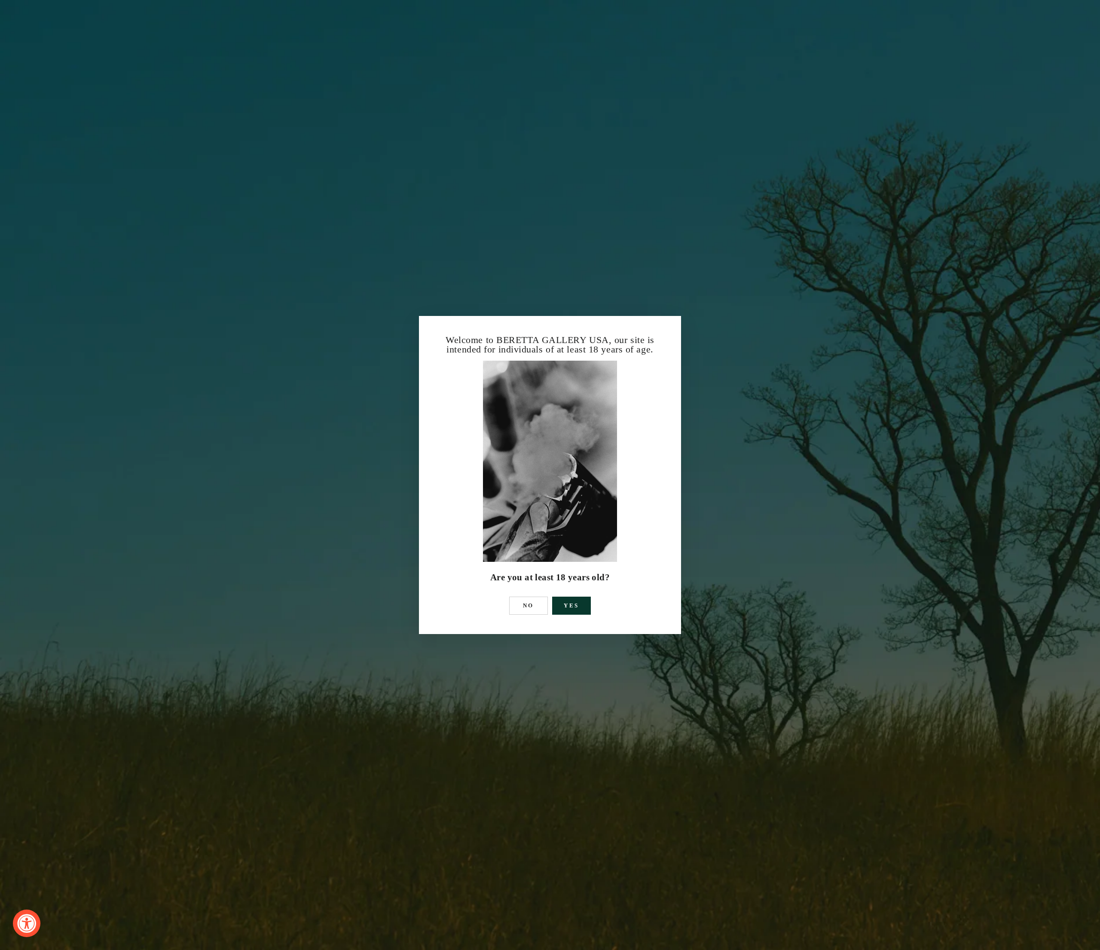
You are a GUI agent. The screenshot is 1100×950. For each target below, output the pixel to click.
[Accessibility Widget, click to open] (26, 923)
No (529, 605)
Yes (572, 605)
